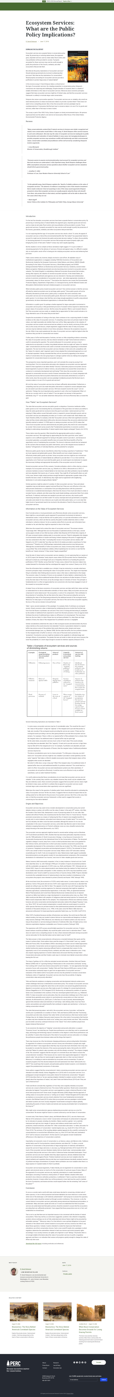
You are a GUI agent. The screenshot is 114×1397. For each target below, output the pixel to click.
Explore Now (66, 1)
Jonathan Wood (83, 1324)
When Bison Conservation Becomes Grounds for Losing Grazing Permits (90, 1329)
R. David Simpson (31, 41)
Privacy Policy (70, 1393)
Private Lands (67, 1274)
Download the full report (33, 1243)
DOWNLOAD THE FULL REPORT (34, 49)
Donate (98, 1362)
